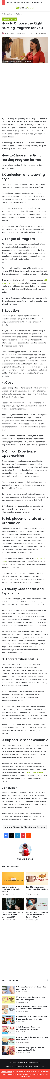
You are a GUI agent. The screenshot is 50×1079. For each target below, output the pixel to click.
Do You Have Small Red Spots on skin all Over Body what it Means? (31, 1007)
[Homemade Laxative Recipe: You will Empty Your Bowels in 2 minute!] (8, 1019)
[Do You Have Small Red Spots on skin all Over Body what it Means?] (8, 1009)
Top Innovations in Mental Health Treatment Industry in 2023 (13, 914)
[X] (11, 835)
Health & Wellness (15, 14)
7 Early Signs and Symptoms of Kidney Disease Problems (29, 1028)
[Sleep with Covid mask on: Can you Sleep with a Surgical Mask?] (37, 904)
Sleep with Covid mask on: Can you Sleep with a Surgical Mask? (37, 914)
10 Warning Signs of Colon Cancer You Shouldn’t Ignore (30, 998)
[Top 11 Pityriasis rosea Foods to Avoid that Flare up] (37, 878)
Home (5, 14)
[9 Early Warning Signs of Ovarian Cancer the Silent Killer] (8, 1050)
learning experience (35, 772)
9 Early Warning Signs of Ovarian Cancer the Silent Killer (30, 1048)
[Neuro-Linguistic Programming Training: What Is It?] (13, 878)
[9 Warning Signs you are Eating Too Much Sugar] (8, 990)
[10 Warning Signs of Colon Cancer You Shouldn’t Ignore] (8, 999)
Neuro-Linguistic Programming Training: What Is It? (12, 889)
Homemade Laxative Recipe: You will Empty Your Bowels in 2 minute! (31, 1017)
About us (9, 1066)
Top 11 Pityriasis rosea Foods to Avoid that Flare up (37, 889)
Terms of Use (39, 1066)
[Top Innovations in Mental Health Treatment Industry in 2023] (13, 904)
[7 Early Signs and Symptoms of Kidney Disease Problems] (8, 1030)
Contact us (18, 1066)
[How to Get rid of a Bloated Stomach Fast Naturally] (8, 1040)
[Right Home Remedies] (25, 7)
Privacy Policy (28, 1066)
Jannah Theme (6, 1072)
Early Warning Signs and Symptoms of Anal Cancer (24, 2)
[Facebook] (6, 835)
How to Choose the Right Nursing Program (25, 827)
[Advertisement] (25, 91)
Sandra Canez (9, 33)
